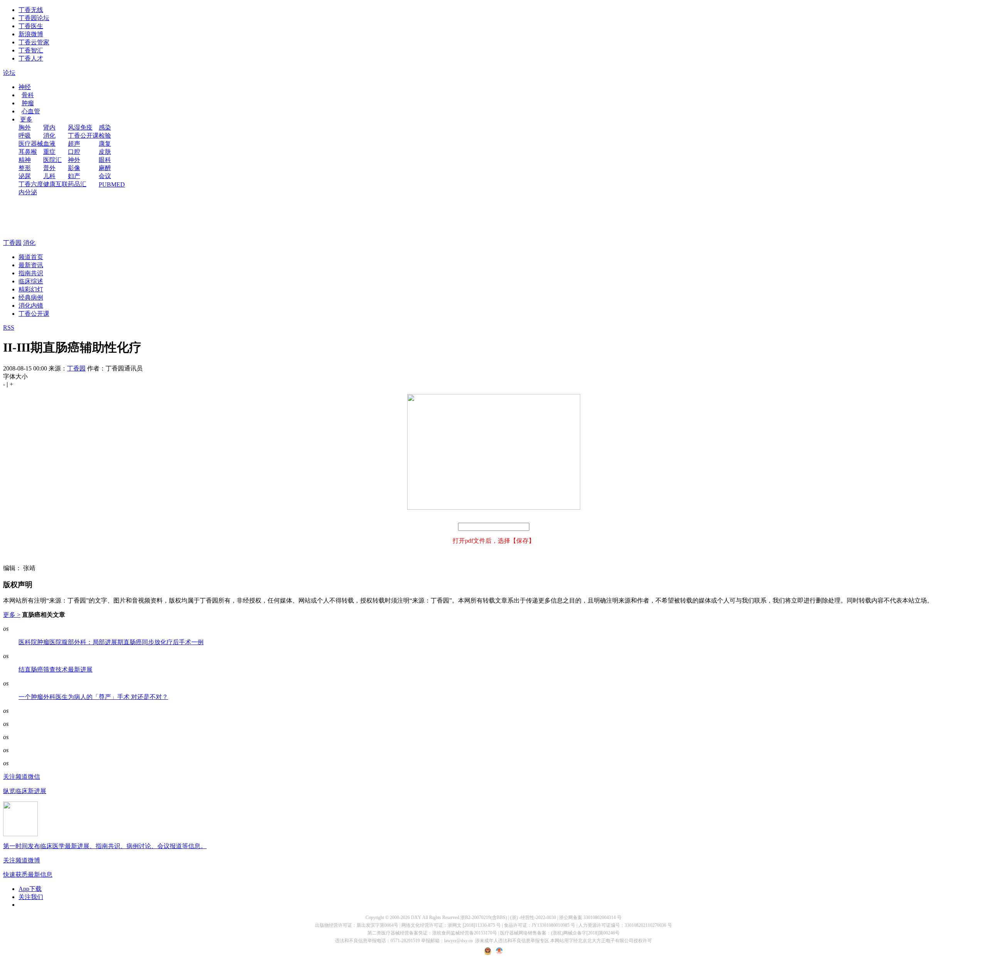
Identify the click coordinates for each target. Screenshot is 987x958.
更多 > (11, 614)
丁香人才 (31, 58)
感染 (105, 127)
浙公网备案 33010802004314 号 (590, 917)
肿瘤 (28, 103)
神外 (74, 160)
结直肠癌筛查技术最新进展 (56, 669)
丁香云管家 (34, 42)
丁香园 (12, 242)
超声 (74, 143)
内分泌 (28, 192)
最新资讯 (31, 265)
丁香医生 (31, 26)
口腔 (74, 151)
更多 (26, 119)
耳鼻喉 (28, 151)
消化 (49, 135)
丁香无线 (31, 10)
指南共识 (31, 273)
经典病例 (31, 297)
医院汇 (52, 160)
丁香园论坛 (34, 18)
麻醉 (105, 168)
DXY (416, 917)
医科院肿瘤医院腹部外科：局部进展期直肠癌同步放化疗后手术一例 (111, 642)
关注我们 (31, 897)
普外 (49, 168)
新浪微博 (31, 34)
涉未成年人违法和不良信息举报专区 (512, 940)
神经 (25, 87)
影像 (74, 168)
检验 (105, 135)
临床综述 (31, 281)
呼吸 (25, 135)
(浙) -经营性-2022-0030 (533, 917)
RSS (8, 327)
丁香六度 (31, 184)
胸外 (25, 127)
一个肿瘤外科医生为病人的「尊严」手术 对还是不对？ (93, 697)
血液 (49, 143)
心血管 (31, 111)
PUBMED (112, 184)
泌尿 (25, 176)
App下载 (30, 889)
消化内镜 (31, 305)
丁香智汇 (31, 50)
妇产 (74, 176)
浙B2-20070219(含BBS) (483, 917)
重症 (49, 151)
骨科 (28, 95)
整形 (25, 168)
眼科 (105, 160)
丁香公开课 (83, 135)
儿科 (49, 176)
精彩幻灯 (31, 289)
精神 (25, 160)
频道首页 (31, 257)
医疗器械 (31, 143)
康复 (105, 143)
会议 (105, 176)
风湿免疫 (80, 127)
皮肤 (105, 151)
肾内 (49, 127)
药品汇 (77, 184)
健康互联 (55, 184)
